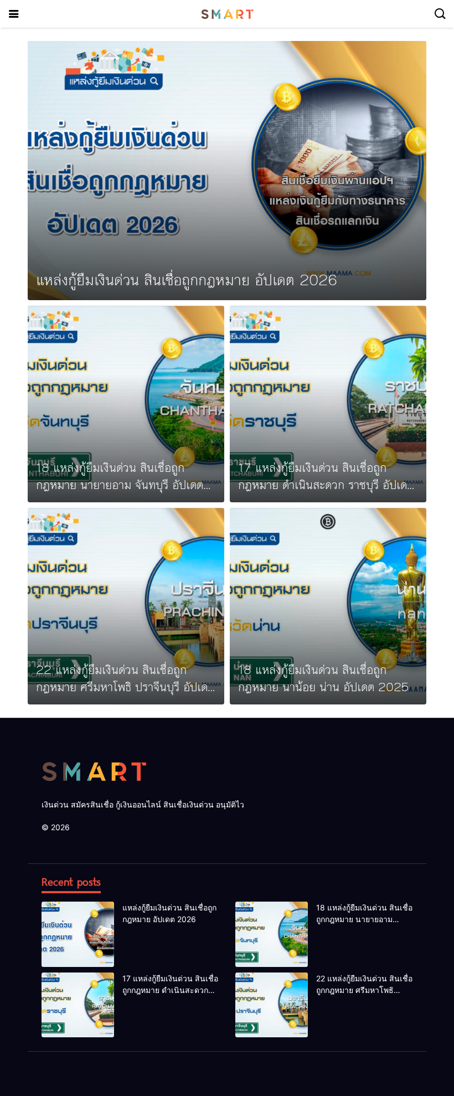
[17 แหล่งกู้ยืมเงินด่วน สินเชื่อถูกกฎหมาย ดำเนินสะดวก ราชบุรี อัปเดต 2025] (328, 404)
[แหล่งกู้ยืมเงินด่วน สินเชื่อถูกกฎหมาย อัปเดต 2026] (227, 170)
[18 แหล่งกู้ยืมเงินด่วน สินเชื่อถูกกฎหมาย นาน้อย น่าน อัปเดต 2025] (328, 606)
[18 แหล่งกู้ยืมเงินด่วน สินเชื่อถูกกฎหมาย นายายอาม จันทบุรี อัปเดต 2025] (126, 404)
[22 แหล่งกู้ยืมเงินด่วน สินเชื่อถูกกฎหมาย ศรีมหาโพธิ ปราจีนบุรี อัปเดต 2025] (126, 606)
